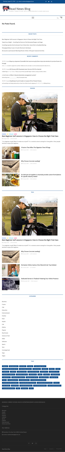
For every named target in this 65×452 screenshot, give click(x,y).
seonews (56, 382)
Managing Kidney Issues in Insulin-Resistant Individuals (16, 48)
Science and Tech (6, 423)
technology (24, 388)
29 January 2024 (25, 149)
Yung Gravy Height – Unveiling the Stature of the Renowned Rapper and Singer (22, 42)
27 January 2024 (25, 178)
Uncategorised (6, 350)
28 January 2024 (25, 163)
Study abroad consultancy (40, 385)
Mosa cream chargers (33, 371)
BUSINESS (22, 366)
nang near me (33, 374)
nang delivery (44, 371)
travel (31, 388)
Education (4, 310)
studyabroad (15, 385)
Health (4, 321)
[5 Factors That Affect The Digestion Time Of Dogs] (11, 153)
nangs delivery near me (32, 377)
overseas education (24, 380)
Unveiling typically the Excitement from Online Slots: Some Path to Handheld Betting (24, 45)
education (45, 369)
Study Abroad (6, 385)
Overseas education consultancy (10, 382)
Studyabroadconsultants (8, 388)
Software (4, 341)
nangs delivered (55, 374)
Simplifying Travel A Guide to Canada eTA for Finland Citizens (26, 81)
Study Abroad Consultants (54, 385)
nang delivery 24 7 (54, 371)
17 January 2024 (25, 267)
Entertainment (6, 313)
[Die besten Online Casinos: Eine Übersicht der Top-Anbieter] (11, 270)
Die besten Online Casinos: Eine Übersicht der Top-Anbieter (39, 265)
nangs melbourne (44, 377)
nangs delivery (6, 377)
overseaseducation (13, 380)
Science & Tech (6, 335)
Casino (4, 304)
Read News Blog (19, 9)
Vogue (3, 355)
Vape (3, 353)
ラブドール (5, 61)
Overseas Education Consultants (27, 382)
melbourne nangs (22, 371)
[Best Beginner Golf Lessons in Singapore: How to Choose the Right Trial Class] (32, 112)
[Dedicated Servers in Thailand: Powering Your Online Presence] (11, 284)
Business (4, 133)
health (58, 369)
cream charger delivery (40, 366)
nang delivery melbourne (8, 374)
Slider (15, 133)
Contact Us (51, 448)
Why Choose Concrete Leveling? (30, 161)
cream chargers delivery (25, 369)
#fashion (5, 366)
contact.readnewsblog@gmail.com (26, 1)
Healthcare (5, 371)
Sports (3, 344)
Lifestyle (13, 371)
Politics (4, 327)
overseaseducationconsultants (44, 382)
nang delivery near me (22, 374)
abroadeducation (13, 366)
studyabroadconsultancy (26, 385)
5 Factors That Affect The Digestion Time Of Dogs (36, 147)
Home (45, 448)
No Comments (14, 138)
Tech (3, 347)
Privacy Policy (59, 448)
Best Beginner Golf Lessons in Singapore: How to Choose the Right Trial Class (22, 39)
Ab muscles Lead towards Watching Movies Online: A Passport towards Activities (23, 50)
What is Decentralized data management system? (23, 75)
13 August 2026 (6, 138)
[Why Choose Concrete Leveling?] (11, 166)
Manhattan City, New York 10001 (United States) (15, 432)
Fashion (4, 315)
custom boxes (37, 369)
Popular (11, 133)
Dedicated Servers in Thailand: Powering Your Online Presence (39, 278)
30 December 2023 (25, 281)
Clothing (30, 366)
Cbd (3, 307)
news (4, 380)
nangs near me (54, 377)
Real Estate (5, 333)
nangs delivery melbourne (18, 377)
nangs (40, 374)
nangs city (46, 374)
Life (7, 133)
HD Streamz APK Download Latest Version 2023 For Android (25, 69)
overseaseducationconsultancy (38, 380)
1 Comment (33, 267)
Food (3, 318)
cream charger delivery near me (10, 369)
